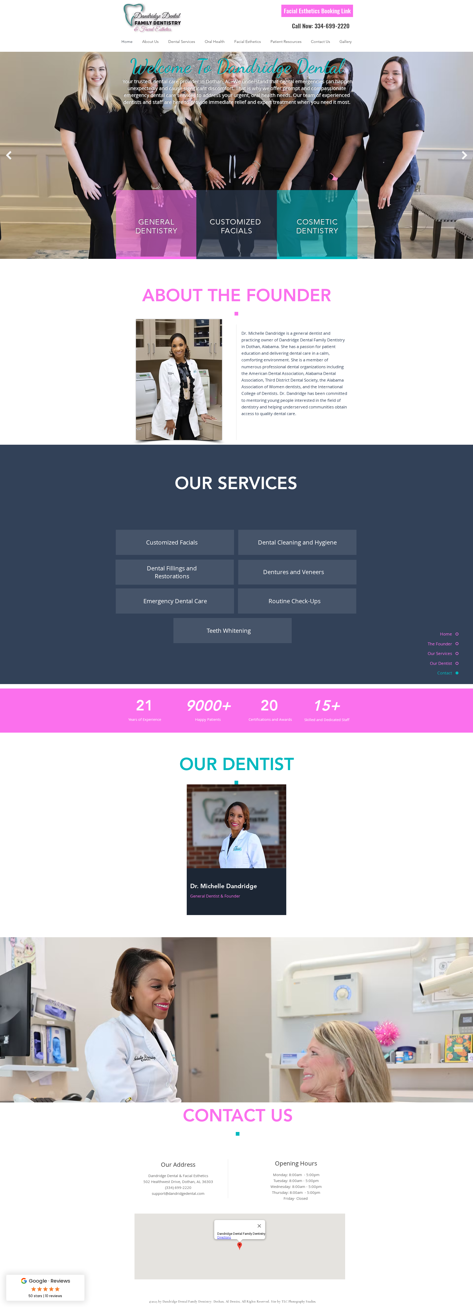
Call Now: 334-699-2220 (321, 25)
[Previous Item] (8, 155)
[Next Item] (464, 155)
